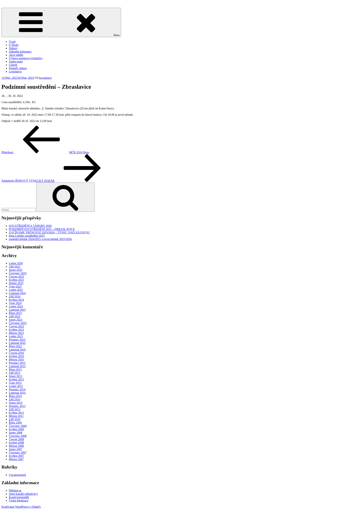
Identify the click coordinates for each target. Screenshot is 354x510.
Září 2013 (14, 409)
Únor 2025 (15, 286)
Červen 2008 (16, 439)
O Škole (13, 44)
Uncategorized (17, 474)
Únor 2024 (15, 303)
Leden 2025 (16, 289)
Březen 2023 (16, 333)
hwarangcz (45, 77)
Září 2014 (14, 399)
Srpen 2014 (15, 402)
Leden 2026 (16, 263)
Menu (116, 35)
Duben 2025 (16, 283)
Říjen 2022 (15, 346)
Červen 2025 (16, 276)
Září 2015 (14, 372)
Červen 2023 (16, 326)
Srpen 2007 (15, 449)
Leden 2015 (16, 386)
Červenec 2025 (18, 273)
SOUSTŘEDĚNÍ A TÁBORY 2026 (30, 225)
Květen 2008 (16, 442)
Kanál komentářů (19, 497)
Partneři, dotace (18, 68)
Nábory (13, 48)
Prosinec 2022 (17, 339)
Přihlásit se (15, 490)
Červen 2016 (16, 352)
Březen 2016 (16, 359)
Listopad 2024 (17, 293)
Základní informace (20, 51)
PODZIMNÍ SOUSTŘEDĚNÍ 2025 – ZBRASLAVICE (42, 229)
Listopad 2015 (17, 366)
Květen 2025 (16, 279)
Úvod (12, 41)
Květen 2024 (16, 299)
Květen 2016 (16, 356)
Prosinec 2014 (17, 389)
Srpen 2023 (15, 319)
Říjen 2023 (15, 313)
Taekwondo (16, 61)
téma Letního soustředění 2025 (27, 235)
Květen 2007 (16, 455)
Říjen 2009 (15, 422)
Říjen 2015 (15, 369)
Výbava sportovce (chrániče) (25, 58)
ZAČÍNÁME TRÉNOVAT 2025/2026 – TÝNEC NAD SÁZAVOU (49, 232)
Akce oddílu (16, 54)
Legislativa (15, 71)
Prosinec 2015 (17, 362)
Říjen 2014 (15, 396)
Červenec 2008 (18, 435)
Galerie (13, 64)
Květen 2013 (16, 412)
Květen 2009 (16, 429)
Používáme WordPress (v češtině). (21, 506)
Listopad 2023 (17, 309)
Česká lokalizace (18, 500)
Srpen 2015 (15, 376)
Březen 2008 (16, 445)
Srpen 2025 (15, 269)
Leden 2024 (16, 306)
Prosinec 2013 (17, 406)
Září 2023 (14, 316)
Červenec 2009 (18, 426)
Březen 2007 (16, 459)
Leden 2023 (16, 336)
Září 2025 (14, 266)
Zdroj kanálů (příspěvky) (23, 493)
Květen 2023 (16, 329)
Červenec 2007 (18, 452)
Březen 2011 (16, 416)
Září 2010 (14, 419)
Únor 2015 (15, 382)
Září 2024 (14, 296)
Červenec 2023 (18, 323)
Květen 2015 (16, 379)
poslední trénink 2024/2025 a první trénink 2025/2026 (40, 239)
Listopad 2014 (17, 392)
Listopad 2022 (17, 342)
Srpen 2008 (15, 432)
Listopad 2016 (17, 349)
